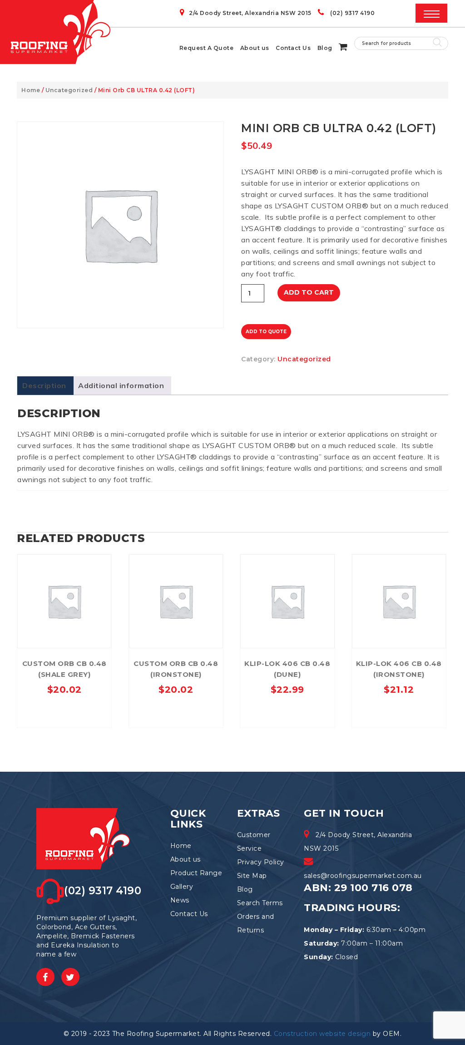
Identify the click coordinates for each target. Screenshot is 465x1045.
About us (254, 47)
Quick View (64, 564)
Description (44, 385)
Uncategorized (69, 90)
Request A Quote (206, 47)
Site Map (252, 876)
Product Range (196, 873)
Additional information (121, 385)
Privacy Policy (260, 862)
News (179, 900)
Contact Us (293, 47)
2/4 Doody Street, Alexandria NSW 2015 (250, 13)
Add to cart (309, 292)
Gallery (181, 886)
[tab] (44, 385)
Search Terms (260, 903)
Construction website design (322, 1034)
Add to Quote (266, 332)
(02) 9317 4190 (352, 13)
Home (30, 90)
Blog (324, 47)
